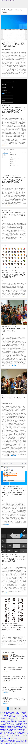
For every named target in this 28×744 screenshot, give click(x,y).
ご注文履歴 (2, 718)
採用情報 (22, 733)
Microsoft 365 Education (16, 721)
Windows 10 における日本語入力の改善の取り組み (14, 45)
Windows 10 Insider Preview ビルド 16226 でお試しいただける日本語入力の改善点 (14, 559)
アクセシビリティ (4, 737)
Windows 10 (10, 42)
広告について (14, 743)
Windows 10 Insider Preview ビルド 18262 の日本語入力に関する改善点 (14, 214)
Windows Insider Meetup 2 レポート (13, 399)
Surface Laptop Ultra (18, 712)
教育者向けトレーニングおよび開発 (13, 723)
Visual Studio (16, 733)
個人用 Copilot (7, 713)
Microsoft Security (10, 726)
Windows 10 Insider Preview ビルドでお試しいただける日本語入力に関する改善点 (14, 275)
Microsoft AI (3, 726)
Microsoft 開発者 (12, 729)
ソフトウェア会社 (8, 733)
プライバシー (7, 741)
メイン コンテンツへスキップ (7, 0)
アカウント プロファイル (18, 715)
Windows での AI (15, 713)
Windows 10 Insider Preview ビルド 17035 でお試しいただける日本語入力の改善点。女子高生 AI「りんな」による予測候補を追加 (14, 492)
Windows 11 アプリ (7, 715)
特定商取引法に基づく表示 (16, 741)
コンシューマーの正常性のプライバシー (10, 740)
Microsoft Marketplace (11, 732)
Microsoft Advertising (12, 727)
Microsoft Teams (4, 729)
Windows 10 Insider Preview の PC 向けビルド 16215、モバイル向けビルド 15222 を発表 (14, 627)
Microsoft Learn (20, 729)
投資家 (25, 735)
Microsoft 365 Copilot (23, 727)
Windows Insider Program (19, 42)
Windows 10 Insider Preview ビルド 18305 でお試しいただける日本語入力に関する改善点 (14, 109)
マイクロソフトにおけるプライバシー (14, 735)
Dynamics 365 (21, 726)
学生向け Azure (17, 724)
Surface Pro (2, 712)
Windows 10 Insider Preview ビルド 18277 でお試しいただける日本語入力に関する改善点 (14, 179)
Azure (16, 726)
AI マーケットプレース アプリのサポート (14, 729)
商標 (9, 743)
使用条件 (6, 743)
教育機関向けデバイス (15, 720)
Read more (6, 75)
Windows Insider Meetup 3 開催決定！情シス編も (13, 329)
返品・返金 (24, 717)
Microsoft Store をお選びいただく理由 (15, 718)
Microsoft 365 (3, 727)
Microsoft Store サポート (15, 717)
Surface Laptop (9, 712)
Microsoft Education (4, 720)
